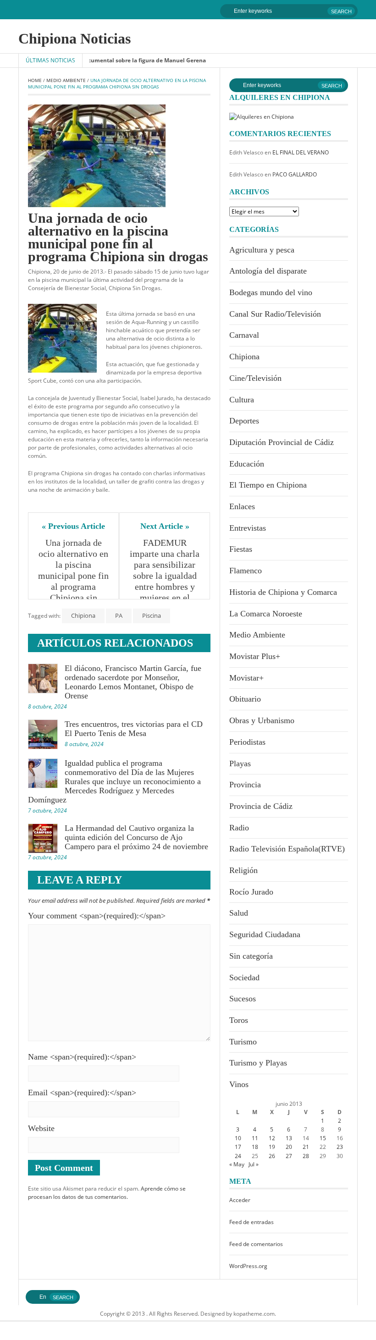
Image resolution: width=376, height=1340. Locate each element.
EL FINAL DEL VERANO (300, 152)
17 (238, 1147)
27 (289, 1156)
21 (306, 1147)
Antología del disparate (268, 270)
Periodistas (247, 742)
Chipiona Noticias (74, 38)
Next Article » (164, 526)
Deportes (244, 420)
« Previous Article (73, 526)
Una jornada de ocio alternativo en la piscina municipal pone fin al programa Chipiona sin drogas (73, 576)
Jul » (254, 1164)
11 (255, 1138)
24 (238, 1156)
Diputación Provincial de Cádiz (281, 442)
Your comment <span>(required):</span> (97, 916)
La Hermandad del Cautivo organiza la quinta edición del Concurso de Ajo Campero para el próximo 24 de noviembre (136, 837)
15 (323, 1138)
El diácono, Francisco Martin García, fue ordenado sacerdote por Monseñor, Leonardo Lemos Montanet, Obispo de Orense (133, 682)
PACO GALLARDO (294, 174)
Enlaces (242, 506)
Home (35, 80)
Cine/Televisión (255, 378)
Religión (243, 870)
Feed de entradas (251, 1222)
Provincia (245, 784)
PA (118, 615)
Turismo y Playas (258, 1062)
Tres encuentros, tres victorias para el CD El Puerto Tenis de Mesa (134, 728)
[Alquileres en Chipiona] (261, 116)
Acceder (239, 1200)
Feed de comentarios (256, 1244)
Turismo (243, 1041)
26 (272, 1156)
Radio (239, 827)
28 (306, 1156)
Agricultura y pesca (261, 249)
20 (289, 1147)
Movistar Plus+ (254, 656)
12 (272, 1138)
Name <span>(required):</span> (82, 1057)
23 (340, 1147)
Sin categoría (251, 956)
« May (236, 1164)
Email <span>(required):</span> (82, 1092)
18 (255, 1147)
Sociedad (244, 977)
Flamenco (245, 570)
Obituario (245, 698)
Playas (240, 763)
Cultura (241, 399)
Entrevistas (247, 528)
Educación (246, 463)
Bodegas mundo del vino (270, 292)
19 (272, 1147)
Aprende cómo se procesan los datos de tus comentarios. (107, 1193)
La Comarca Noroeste (265, 613)
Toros (238, 1020)
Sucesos (242, 998)
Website (41, 1128)
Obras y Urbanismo (261, 720)
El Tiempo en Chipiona (268, 484)
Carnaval (244, 335)
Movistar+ (246, 677)
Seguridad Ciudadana (264, 934)
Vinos (239, 1084)
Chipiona (83, 615)
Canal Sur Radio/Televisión (275, 314)
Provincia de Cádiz (261, 806)
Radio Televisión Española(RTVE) (287, 848)
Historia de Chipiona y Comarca (283, 592)
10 (238, 1138)
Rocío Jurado (251, 891)
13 (289, 1138)
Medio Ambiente (66, 80)
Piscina (151, 615)
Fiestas (240, 549)
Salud (238, 912)
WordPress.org (248, 1266)
